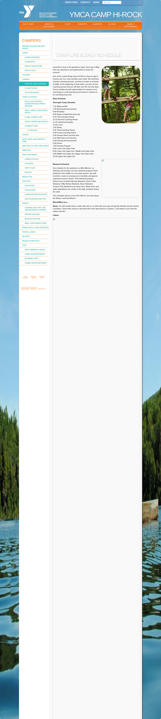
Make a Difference (131, 25)
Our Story (28, 24)
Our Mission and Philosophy (36, 194)
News (96, 2)
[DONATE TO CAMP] (42, 272)
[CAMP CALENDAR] (25, 272)
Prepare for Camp (32, 214)
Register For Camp (32, 219)
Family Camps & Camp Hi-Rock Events (36, 111)
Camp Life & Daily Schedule (35, 84)
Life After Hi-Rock (32, 93)
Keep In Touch (30, 70)
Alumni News (30, 62)
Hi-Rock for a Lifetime (33, 66)
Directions (71, 2)
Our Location (30, 190)
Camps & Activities (49, 25)
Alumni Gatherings (32, 57)
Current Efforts (32, 159)
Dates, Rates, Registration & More (33, 140)
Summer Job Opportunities (36, 263)
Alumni (112, 24)
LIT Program (32, 130)
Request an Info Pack (30, 241)
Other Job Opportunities (35, 254)
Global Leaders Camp (33, 117)
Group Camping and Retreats (36, 122)
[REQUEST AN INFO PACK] (33, 284)
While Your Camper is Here (36, 223)
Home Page (26, 150)
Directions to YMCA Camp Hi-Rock (35, 146)
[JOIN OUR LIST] (42, 285)
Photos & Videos (29, 232)
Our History (30, 186)
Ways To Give (30, 168)
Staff (68, 24)
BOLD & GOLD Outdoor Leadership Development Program (35, 104)
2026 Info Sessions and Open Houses (33, 47)
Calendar (26, 75)
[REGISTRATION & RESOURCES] (25, 284)
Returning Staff (31, 258)
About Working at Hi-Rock (35, 250)
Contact (85, 2)
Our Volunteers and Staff (35, 199)
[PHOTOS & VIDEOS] (33, 272)
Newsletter (27, 177)
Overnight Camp (31, 126)
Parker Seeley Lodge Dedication (35, 228)
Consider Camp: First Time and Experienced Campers (35, 209)
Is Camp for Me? (31, 88)
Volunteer (29, 164)
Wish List (28, 172)
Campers (97, 24)
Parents (82, 24)
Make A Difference (29, 155)
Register (26, 236)
